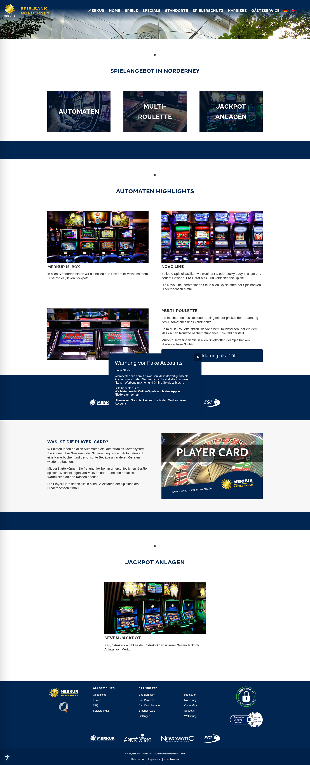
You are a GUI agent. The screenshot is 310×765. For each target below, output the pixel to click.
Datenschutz (138, 759)
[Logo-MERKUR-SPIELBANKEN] (33, 11)
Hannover (190, 694)
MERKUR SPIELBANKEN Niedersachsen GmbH (163, 754)
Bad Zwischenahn (149, 705)
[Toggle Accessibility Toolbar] (7, 757)
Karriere (97, 700)
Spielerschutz (101, 710)
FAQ (95, 705)
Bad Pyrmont (146, 700)
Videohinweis (171, 759)
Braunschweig (147, 710)
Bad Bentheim (147, 694)
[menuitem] (96, 11)
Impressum (154, 759)
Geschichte (99, 694)
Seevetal (189, 710)
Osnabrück (190, 705)
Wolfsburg (190, 716)
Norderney (190, 700)
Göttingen (144, 716)
